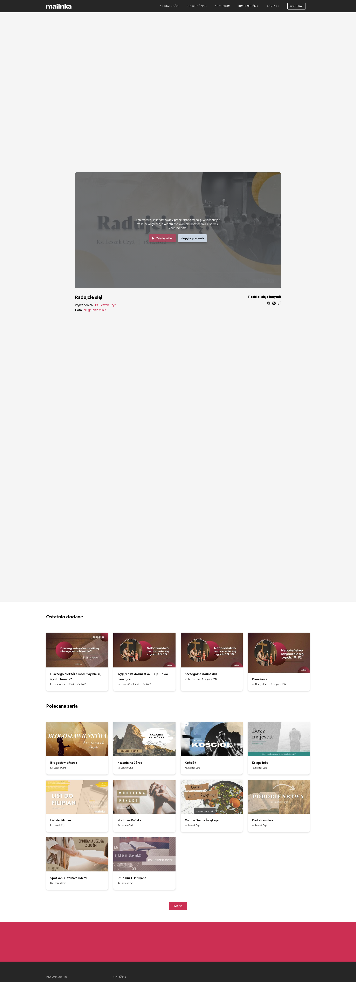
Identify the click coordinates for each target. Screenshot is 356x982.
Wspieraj (296, 6)
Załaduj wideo (164, 238)
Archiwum (222, 6)
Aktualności (169, 6)
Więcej (178, 906)
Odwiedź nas (197, 6)
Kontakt (273, 6)
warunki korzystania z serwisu (199, 224)
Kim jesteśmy (248, 6)
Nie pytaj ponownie (192, 238)
